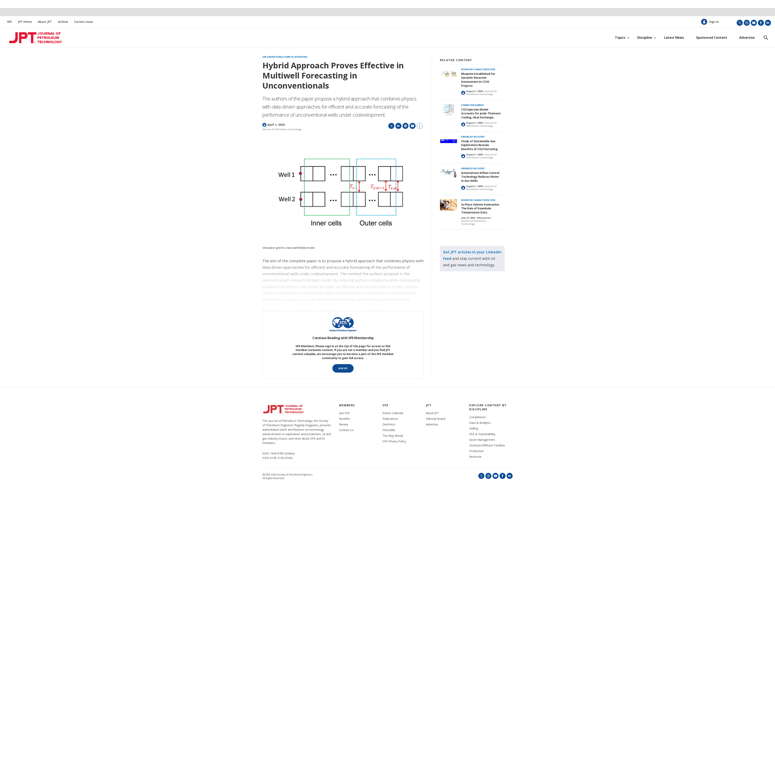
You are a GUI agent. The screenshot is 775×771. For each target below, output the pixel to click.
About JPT (45, 21)
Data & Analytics (480, 423)
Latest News (674, 37)
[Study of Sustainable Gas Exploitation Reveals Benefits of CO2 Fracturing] (448, 141)
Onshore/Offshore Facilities (487, 445)
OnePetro (388, 424)
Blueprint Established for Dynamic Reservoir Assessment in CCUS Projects (478, 80)
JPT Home (25, 21)
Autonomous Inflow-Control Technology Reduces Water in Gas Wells (480, 177)
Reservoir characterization (478, 69)
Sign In (714, 21)
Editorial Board (435, 419)
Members (347, 405)
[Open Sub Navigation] (628, 38)
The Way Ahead (392, 436)
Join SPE (343, 368)
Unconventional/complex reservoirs (284, 57)
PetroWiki (388, 430)
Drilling (473, 428)
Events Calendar (392, 413)
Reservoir (475, 457)
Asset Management (482, 440)
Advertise (747, 37)
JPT (429, 405)
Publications (390, 419)
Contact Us (346, 430)
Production (476, 451)
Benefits (344, 419)
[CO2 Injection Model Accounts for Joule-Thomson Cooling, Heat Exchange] (448, 110)
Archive (63, 21)
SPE (9, 21)
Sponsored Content (711, 37)
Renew (343, 424)
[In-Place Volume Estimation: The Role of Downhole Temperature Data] (448, 205)
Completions (477, 417)
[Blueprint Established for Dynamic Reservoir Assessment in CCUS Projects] (448, 74)
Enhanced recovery (473, 136)
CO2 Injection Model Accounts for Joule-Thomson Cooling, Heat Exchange (481, 113)
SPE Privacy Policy (394, 441)
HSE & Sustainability (482, 434)
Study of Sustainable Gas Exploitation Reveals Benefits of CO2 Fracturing (479, 145)
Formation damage (472, 105)
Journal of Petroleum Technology (282, 129)
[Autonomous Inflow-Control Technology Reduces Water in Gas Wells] (448, 173)
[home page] (34, 37)
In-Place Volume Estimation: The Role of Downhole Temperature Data (480, 208)
